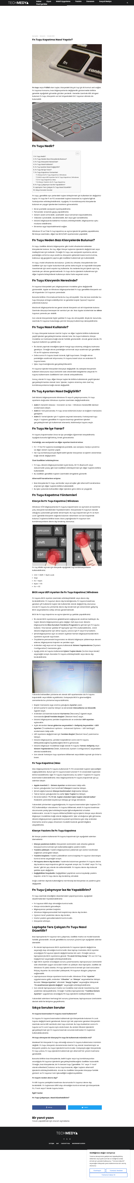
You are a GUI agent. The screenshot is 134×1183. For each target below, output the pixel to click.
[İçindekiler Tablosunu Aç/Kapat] (76, 153)
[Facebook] (64, 1139)
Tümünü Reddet (116, 1171)
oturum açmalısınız (61, 1121)
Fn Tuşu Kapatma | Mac (47, 180)
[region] (108, 1164)
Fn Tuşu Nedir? (40, 156)
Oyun (48, 1)
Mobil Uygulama (63, 1)
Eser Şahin (35, 36)
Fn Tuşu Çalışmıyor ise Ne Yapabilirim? (50, 185)
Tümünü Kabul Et (108, 1175)
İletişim (51, 1143)
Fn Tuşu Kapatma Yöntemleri (46, 172)
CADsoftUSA (65, 1143)
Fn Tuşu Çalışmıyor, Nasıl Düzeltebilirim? (50, 1097)
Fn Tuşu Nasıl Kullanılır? (44, 164)
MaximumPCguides (78, 1143)
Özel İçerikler (41, 4)
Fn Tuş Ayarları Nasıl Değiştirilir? (47, 167)
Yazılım (78, 1)
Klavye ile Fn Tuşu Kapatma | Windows (52, 175)
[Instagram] (69, 1139)
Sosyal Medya (105, 1)
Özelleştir (97, 1171)
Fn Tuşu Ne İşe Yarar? (43, 170)
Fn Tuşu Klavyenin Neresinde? (46, 162)
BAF (57, 1143)
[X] (66, 1139)
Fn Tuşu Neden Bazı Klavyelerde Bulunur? (51, 159)
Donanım (90, 1)
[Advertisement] (67, 19)
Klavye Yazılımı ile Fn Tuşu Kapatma (51, 182)
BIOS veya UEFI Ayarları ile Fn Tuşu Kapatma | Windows (58, 177)
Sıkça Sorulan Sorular (44, 190)
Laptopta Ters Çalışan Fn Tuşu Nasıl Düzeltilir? (53, 187)
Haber (38, 1)
